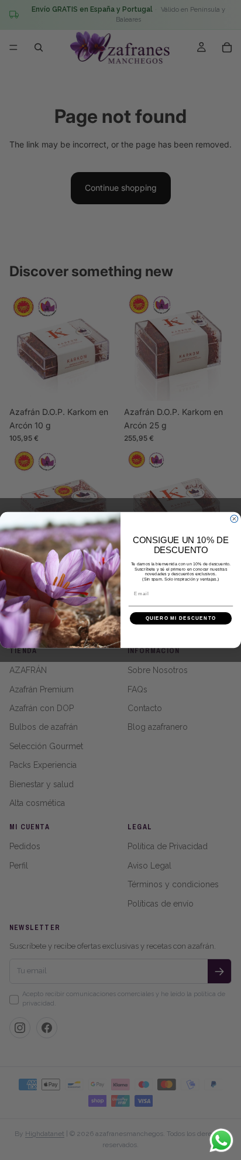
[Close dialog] (234, 519)
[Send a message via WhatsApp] (221, 1140)
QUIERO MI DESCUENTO (181, 618)
